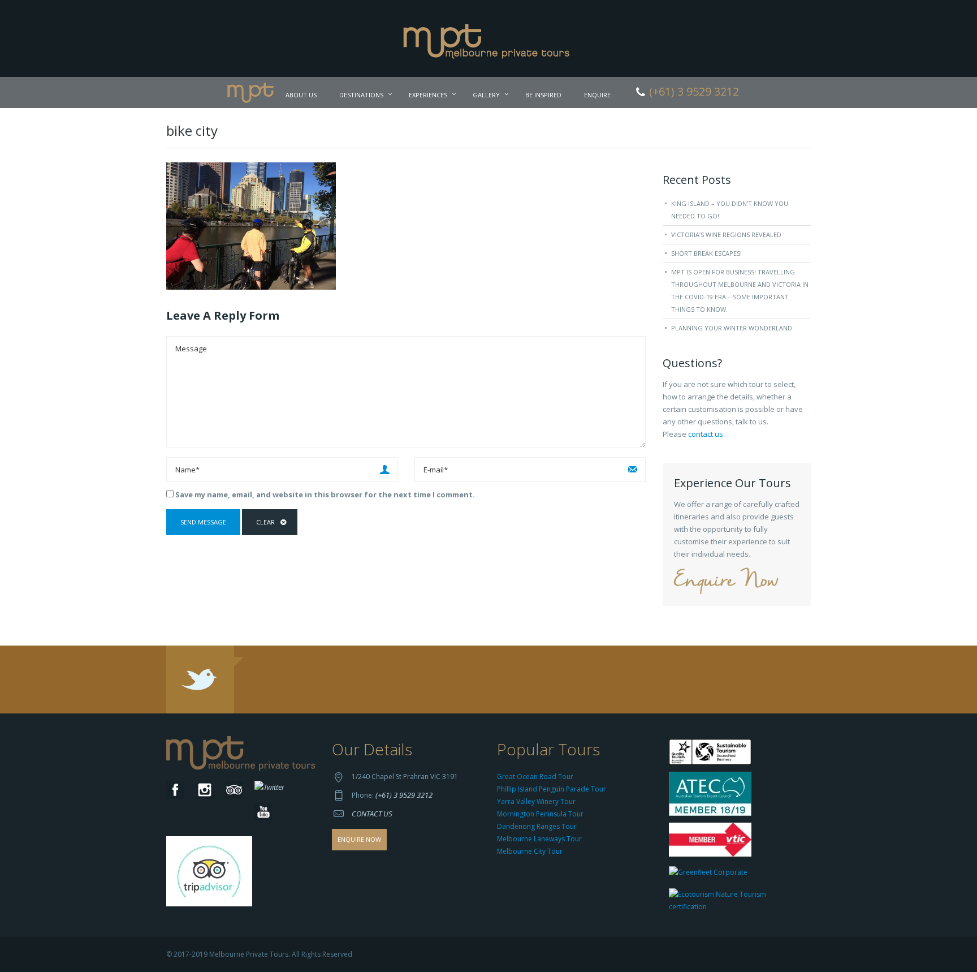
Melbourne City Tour (530, 851)
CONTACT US (372, 813)
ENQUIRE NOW (359, 839)
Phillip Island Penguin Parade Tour (551, 789)
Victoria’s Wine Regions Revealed (726, 234)
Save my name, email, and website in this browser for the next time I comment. (325, 494)
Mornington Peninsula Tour (540, 814)
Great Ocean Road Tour (535, 776)
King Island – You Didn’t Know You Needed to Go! (729, 209)
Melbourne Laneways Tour (539, 839)
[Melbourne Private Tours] (489, 37)
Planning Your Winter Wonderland (731, 328)
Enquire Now (726, 581)
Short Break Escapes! (706, 253)
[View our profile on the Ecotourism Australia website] (737, 902)
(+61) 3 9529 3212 (404, 795)
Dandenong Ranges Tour (537, 826)
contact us (705, 434)
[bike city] (251, 225)
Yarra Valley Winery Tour (536, 801)
